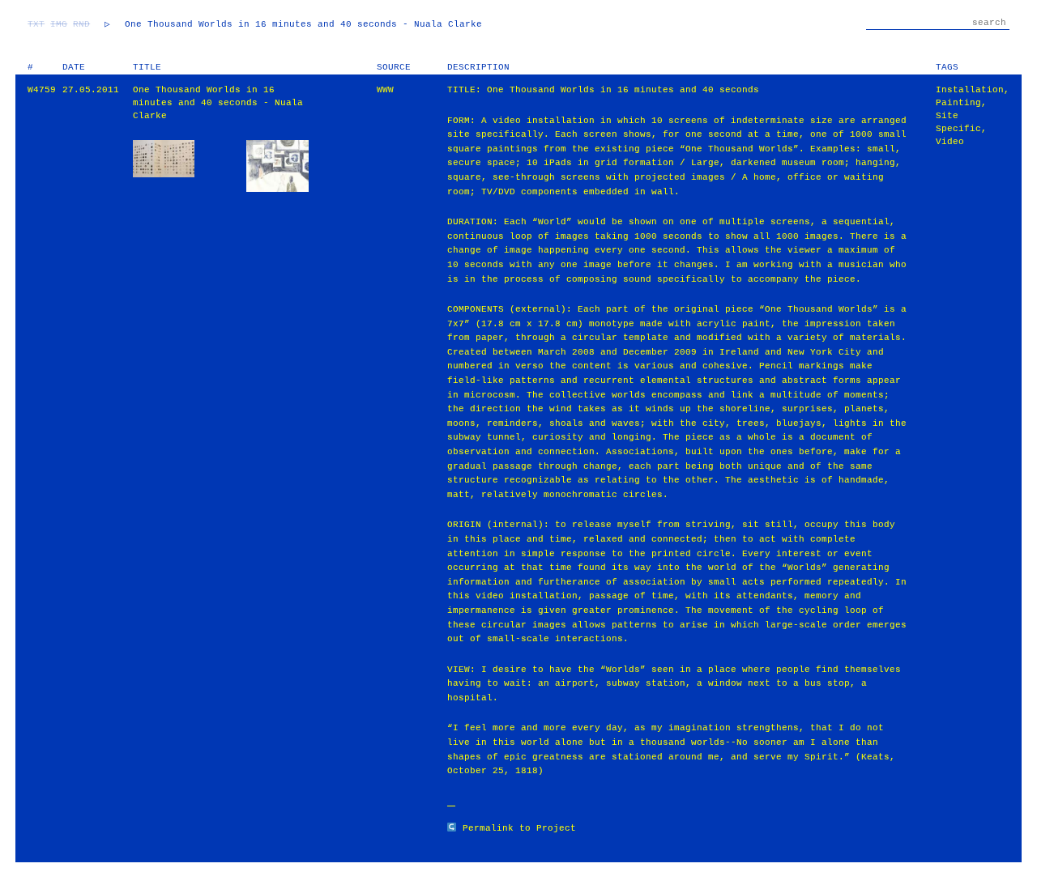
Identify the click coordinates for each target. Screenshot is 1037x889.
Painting (958, 103)
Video (950, 142)
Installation (970, 90)
